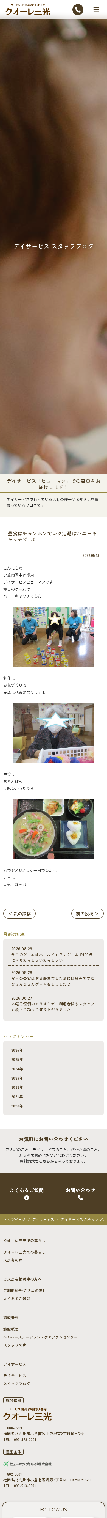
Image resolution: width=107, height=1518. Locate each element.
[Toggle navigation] (96, 9)
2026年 (17, 1050)
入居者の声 (12, 1260)
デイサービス (43, 1219)
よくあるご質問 (16, 1298)
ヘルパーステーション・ (40, 1337)
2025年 (17, 1059)
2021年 (17, 1096)
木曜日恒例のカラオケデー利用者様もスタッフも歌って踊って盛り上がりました (53, 1003)
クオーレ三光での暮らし (24, 1252)
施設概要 (11, 1329)
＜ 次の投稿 (19, 913)
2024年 (17, 1068)
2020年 (17, 1106)
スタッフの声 (14, 1345)
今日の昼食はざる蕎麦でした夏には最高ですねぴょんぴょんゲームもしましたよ (53, 978)
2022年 (17, 1087)
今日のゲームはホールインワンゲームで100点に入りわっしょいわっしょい (52, 954)
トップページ (14, 1219)
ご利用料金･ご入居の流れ (24, 1290)
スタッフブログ (16, 1383)
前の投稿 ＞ (87, 913)
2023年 (17, 1078)
